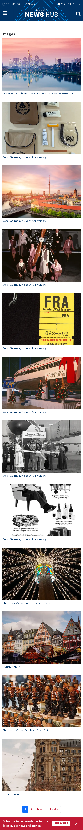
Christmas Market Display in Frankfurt (25, 730)
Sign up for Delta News (20, 4)
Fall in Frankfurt (11, 794)
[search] (78, 13)
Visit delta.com (70, 4)
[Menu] (4, 13)
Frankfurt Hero (11, 666)
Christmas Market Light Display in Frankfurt (28, 603)
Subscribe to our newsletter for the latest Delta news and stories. (25, 823)
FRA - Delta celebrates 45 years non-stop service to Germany (39, 93)
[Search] (78, 13)
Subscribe (61, 823)
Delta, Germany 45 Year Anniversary (24, 157)
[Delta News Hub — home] (41, 18)
